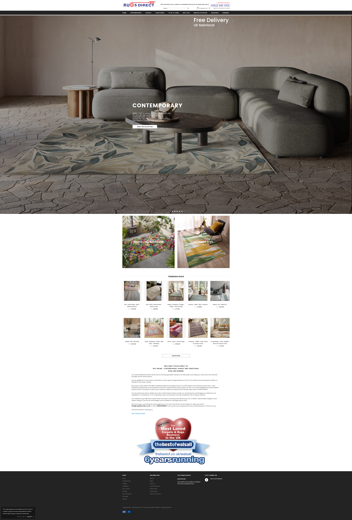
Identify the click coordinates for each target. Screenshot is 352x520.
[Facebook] (206, 479)
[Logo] (139, 4)
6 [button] (182, 211)
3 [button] (174, 211)
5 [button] (179, 211)
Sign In (215, 8)
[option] (176, 114)
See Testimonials (138, 413)
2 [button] (172, 211)
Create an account (224, 8)
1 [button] (170, 211)
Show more (176, 355)
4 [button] (177, 211)
